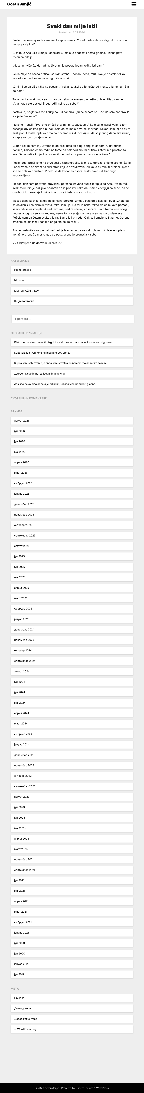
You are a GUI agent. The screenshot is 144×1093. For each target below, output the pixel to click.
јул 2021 (19, 880)
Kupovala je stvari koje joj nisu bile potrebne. (42, 352)
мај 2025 (19, 577)
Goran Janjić (19, 4)
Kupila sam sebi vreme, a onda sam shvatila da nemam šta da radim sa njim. (60, 363)
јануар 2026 (21, 493)
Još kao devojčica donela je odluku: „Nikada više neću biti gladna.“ (55, 384)
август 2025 (22, 546)
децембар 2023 (24, 755)
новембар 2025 (24, 514)
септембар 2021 (24, 870)
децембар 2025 (24, 504)
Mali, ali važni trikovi (26, 290)
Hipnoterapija (22, 269)
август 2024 (22, 671)
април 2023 (21, 838)
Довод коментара (25, 1018)
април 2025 (21, 587)
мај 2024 (20, 702)
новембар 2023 (24, 765)
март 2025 (21, 598)
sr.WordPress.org (25, 1029)
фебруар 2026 (23, 483)
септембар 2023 (24, 786)
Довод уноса (22, 1008)
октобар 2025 (23, 525)
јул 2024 (19, 681)
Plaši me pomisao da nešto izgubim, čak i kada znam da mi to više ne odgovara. (63, 342)
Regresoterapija (24, 301)
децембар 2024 (24, 629)
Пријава (19, 998)
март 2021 (20, 911)
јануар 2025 (21, 619)
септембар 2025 (24, 535)
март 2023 (21, 849)
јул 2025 (19, 556)
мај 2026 (19, 452)
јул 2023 (19, 807)
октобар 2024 (23, 650)
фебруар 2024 (23, 734)
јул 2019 (19, 974)
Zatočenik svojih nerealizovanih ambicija (39, 373)
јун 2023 (19, 817)
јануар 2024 (22, 744)
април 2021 (21, 901)
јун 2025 (19, 567)
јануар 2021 (21, 932)
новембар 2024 (24, 640)
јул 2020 (19, 943)
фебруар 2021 (23, 922)
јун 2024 (19, 692)
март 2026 (21, 472)
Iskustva (19, 280)
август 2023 (22, 796)
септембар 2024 (25, 660)
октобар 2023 (23, 775)
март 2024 (21, 723)
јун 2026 (19, 441)
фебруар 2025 (23, 608)
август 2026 (22, 420)
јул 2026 (19, 431)
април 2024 (21, 713)
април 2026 (21, 462)
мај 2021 (19, 890)
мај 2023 (19, 828)
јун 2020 (19, 953)
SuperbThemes (84, 1087)
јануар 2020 (21, 964)
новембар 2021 (24, 859)
